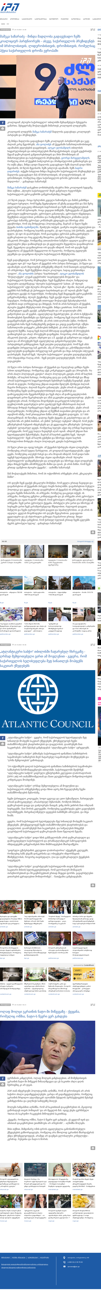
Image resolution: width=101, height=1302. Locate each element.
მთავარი (3, 19)
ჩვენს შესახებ (18, 1258)
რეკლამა (44, 1258)
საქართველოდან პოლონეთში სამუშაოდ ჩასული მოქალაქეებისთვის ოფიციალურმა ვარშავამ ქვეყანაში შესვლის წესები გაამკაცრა (83, 955)
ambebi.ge (4, 927)
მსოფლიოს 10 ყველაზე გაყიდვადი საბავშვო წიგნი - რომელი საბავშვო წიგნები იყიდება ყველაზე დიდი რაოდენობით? (59, 1184)
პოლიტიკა (14, 19)
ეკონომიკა (75, 19)
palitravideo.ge (5, 634)
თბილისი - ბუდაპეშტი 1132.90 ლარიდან (57, 593)
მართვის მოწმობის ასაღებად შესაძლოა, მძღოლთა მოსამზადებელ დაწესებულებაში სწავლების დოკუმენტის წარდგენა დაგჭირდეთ (35, 954)
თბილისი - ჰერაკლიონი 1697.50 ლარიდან (34, 593)
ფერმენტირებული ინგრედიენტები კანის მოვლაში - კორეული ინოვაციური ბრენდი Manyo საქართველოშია (82, 988)
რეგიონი (65, 19)
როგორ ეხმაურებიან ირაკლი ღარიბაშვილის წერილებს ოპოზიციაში (58, 950)
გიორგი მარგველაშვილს (75, 158)
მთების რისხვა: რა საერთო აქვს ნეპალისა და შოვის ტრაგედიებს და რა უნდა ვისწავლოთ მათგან (35, 1182)
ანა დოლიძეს (43, 144)
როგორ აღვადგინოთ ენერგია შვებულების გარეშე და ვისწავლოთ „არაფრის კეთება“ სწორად (9, 1184)
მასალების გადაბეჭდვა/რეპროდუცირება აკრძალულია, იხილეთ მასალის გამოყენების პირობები (24, 1265)
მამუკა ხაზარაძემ (42, 131)
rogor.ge (51, 1221)
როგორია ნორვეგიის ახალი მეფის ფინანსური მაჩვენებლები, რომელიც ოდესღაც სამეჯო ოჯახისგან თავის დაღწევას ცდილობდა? (10, 954)
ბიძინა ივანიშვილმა (27, 227)
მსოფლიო (53, 19)
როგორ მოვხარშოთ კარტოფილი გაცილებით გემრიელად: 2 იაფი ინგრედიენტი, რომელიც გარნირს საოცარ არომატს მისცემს (83, 1216)
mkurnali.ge (4, 1189)
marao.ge (3, 1221)
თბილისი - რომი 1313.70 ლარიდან (83, 593)
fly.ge (2, 603)
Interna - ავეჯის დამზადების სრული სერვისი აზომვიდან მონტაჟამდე (11, 986)
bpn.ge (2, 958)
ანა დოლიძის (26, 273)
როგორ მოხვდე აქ (85, 541)
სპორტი (86, 19)
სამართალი (27, 19)
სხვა (3, 24)
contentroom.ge (5, 994)
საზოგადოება (41, 19)
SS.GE (4, 541)
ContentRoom (89, 965)
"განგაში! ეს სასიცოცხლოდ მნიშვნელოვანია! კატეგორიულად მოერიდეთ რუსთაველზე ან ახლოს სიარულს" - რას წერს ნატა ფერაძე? (59, 631)
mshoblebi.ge (53, 1189)
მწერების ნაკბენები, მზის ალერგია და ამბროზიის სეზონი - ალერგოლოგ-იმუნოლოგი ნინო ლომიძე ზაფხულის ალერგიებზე (35, 988)
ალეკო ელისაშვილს (59, 148)
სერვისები (33, 1258)
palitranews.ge (53, 958)
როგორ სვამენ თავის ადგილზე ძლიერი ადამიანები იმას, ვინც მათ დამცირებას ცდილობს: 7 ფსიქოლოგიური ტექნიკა (59, 1215)
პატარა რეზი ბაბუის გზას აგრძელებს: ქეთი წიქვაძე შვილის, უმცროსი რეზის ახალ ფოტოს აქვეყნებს (10, 1214)
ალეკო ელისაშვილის (72, 273)
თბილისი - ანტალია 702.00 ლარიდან (11, 593)
